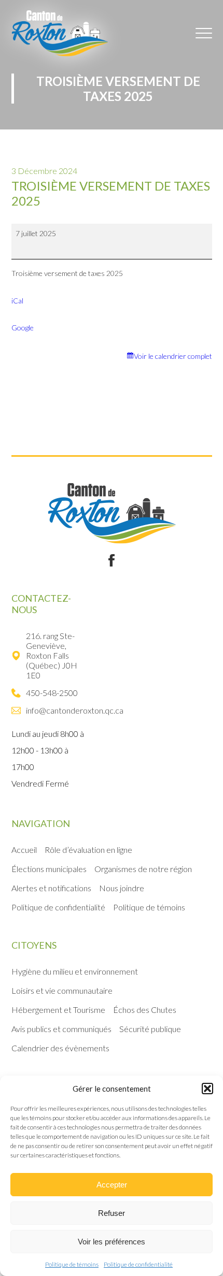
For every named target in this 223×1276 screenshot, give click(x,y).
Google (22, 327)
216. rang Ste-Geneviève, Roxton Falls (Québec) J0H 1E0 (51, 655)
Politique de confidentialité (138, 1264)
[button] (207, 1088)
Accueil (24, 849)
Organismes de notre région (143, 869)
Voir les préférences (111, 1241)
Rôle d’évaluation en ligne (88, 849)
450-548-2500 (52, 693)
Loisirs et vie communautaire (62, 990)
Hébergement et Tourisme (58, 1009)
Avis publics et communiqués (61, 1029)
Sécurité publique (150, 1029)
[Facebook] (111, 560)
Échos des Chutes (144, 1009)
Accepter (111, 1184)
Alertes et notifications (51, 888)
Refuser (111, 1213)
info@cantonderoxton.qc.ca (70, 710)
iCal (17, 300)
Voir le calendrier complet (173, 356)
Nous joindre (121, 888)
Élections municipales (49, 869)
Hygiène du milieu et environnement (74, 971)
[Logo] (59, 33)
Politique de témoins (72, 1264)
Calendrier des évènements (60, 1048)
